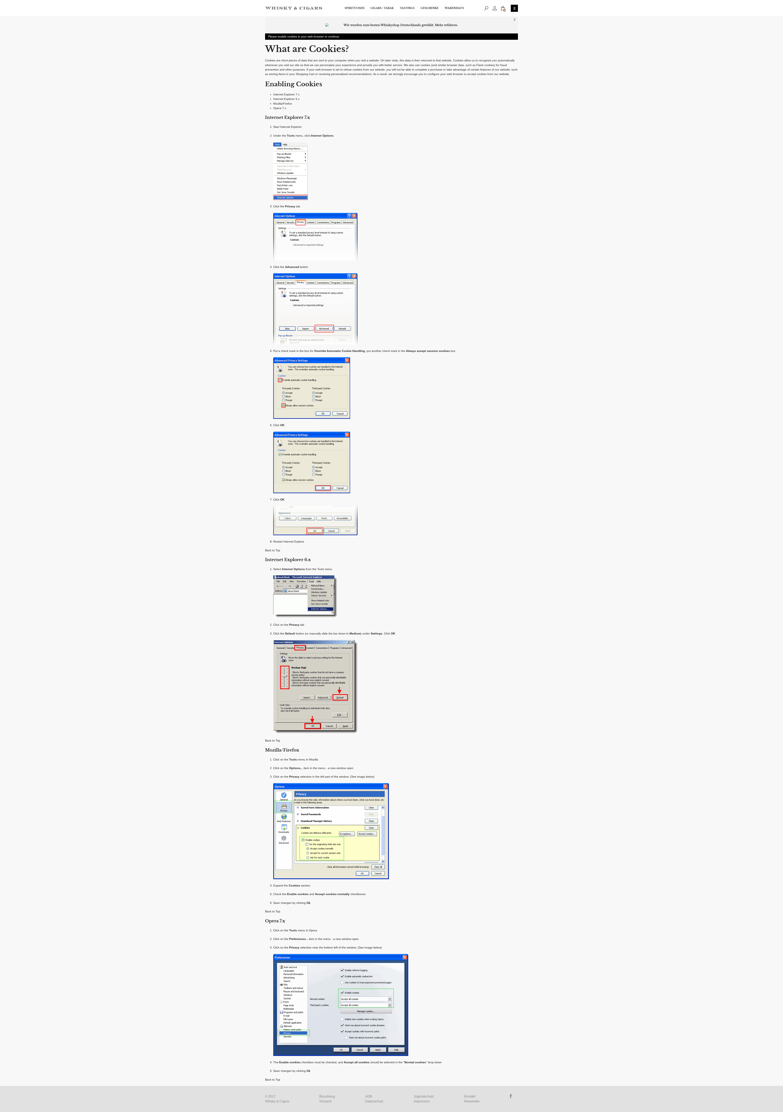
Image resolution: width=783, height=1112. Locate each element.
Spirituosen (354, 8)
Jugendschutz (424, 1096)
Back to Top (272, 550)
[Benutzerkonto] (494, 8)
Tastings (407, 8)
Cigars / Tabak (382, 8)
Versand (325, 1101)
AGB (368, 1096)
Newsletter (472, 1101)
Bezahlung (327, 1096)
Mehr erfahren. (446, 25)
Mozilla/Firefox (282, 103)
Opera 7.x (279, 108)
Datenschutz (374, 1101)
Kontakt (469, 1096)
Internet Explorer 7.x (286, 94)
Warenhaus (454, 8)
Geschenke (430, 8)
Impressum (422, 1101)
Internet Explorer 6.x (286, 99)
